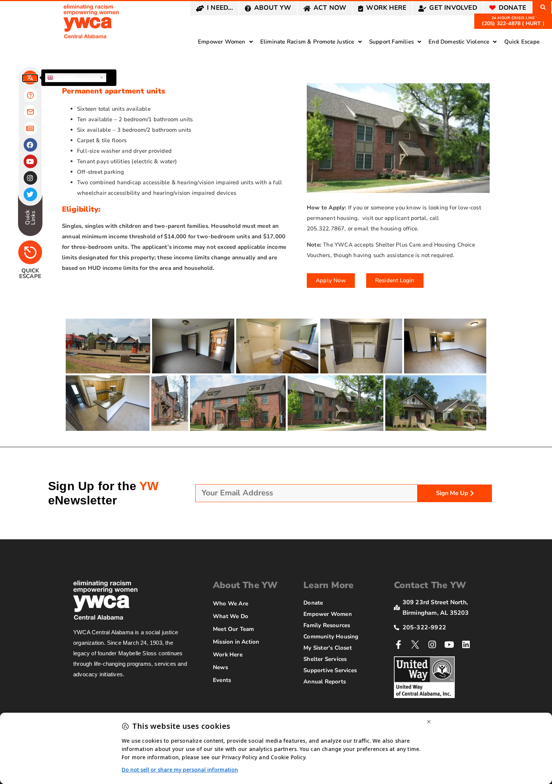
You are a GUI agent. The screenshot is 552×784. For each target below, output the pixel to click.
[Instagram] (432, 644)
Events (222, 680)
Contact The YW (430, 585)
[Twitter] (30, 194)
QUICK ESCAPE (30, 273)
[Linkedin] (466, 644)
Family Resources (326, 625)
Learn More (328, 585)
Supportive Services (330, 670)
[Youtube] (449, 644)
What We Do (230, 616)
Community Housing (330, 636)
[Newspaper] (30, 128)
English (64, 77)
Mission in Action (236, 642)
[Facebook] (30, 145)
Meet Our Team (233, 629)
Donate (313, 602)
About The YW (245, 585)
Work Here (228, 654)
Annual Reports (324, 681)
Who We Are (230, 603)
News (220, 667)
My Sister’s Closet (327, 648)
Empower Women (327, 614)
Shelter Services (325, 659)
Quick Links (30, 216)
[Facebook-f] (398, 644)
